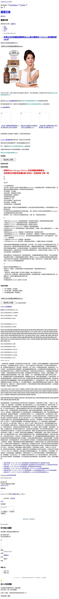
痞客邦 (14, 494)
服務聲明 (44, 577)
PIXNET (18, 577)
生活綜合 (12, 498)
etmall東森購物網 (5, 107)
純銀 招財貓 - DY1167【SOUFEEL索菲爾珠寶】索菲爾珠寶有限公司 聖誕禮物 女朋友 (27, 463)
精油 (2, 310)
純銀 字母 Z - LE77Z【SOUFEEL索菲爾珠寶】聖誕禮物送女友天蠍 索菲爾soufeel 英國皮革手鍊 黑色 (31, 464)
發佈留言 (3, 513)
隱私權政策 (38, 577)
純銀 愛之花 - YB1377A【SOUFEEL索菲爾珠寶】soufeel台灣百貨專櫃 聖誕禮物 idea (26, 472)
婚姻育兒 (13, 24)
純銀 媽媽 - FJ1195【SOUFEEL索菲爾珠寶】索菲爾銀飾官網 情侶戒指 (22, 466)
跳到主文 (3, 16)
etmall (5, 182)
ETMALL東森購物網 (10, 101)
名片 (5, 30)
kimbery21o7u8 (4, 485)
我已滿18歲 (3, 596)
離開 (9, 596)
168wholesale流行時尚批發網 (8, 475)
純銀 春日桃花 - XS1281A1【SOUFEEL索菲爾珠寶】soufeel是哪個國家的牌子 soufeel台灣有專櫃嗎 (30, 470)
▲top (2, 501)
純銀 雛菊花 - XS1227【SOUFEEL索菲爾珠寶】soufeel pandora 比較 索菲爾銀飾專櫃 (26, 468)
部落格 (5, 28)
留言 (18, 494)
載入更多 (3, 504)
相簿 (5, 27)
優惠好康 (5, 12)
